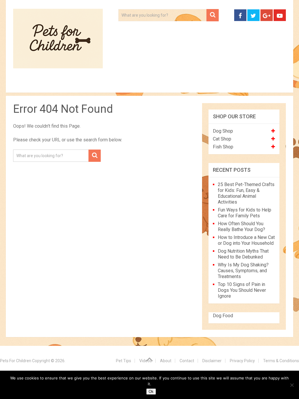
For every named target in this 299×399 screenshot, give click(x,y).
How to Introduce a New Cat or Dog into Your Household (246, 240)
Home (26, 84)
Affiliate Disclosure (204, 84)
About (158, 84)
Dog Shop (223, 131)
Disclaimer (212, 360)
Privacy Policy (242, 360)
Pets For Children (15, 360)
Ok (151, 391)
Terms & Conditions (281, 360)
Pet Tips (58, 84)
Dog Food (223, 315)
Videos (126, 84)
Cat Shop (222, 139)
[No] (292, 385)
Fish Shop (223, 147)
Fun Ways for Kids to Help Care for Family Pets (244, 212)
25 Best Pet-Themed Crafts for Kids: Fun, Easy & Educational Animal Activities (246, 193)
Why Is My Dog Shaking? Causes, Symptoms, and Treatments (243, 270)
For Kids (93, 84)
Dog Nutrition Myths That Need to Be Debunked (243, 254)
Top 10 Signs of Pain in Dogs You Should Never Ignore (242, 290)
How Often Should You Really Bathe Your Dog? (241, 226)
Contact (253, 84)
